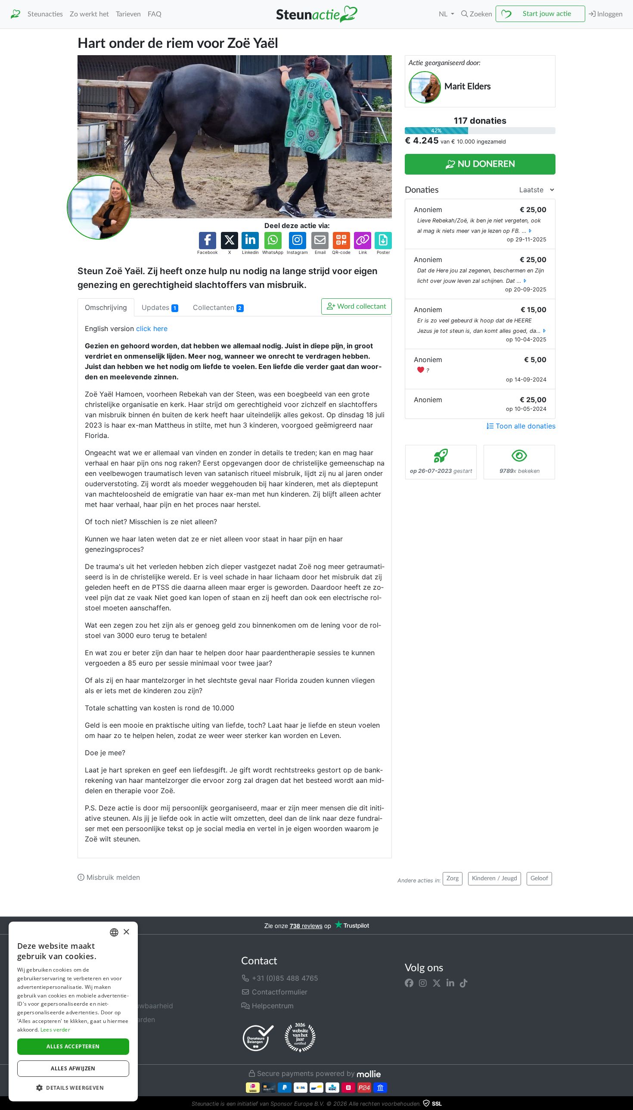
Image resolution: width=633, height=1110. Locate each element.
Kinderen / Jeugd (494, 878)
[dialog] (73, 1011)
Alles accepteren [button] (73, 1046)
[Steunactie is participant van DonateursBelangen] (258, 1037)
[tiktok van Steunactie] (464, 983)
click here (152, 328)
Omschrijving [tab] (106, 307)
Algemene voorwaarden (116, 1019)
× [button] (126, 932)
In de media (96, 992)
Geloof (539, 878)
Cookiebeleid (99, 1047)
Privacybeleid (99, 1033)
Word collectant (360, 306)
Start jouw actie (547, 13)
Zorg (453, 878)
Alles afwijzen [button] (73, 1068)
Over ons (92, 978)
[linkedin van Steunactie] (450, 983)
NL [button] (444, 14)
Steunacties (45, 14)
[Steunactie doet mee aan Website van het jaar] (300, 1038)
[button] (477, 14)
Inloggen (609, 14)
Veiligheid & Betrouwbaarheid (125, 1005)
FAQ (154, 14)
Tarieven (128, 14)
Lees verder (55, 1029)
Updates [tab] (159, 307)
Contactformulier (278, 992)
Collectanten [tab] (217, 307)
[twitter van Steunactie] (436, 983)
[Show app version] (627, 1104)
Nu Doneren (485, 164)
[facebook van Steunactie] (409, 983)
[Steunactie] (15, 14)
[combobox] (114, 932)
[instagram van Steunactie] (423, 983)
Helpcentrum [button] (272, 1005)
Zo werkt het (89, 14)
